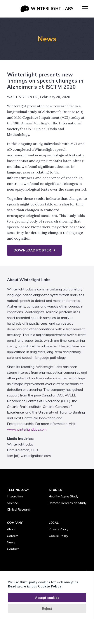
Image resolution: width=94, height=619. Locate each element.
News (11, 542)
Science (12, 503)
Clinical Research (19, 509)
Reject (47, 609)
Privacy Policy (58, 529)
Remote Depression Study (67, 503)
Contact (13, 549)
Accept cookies (47, 598)
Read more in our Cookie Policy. (35, 586)
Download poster (32, 250)
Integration (15, 496)
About (11, 529)
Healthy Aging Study (63, 496)
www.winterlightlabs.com (27, 429)
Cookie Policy (58, 536)
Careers (12, 536)
